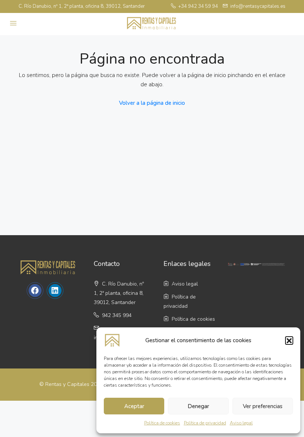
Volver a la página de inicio (152, 103)
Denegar (198, 406)
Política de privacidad (205, 423)
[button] (289, 340)
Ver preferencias (262, 406)
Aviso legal (241, 423)
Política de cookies (162, 423)
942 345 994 (116, 315)
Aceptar (134, 406)
